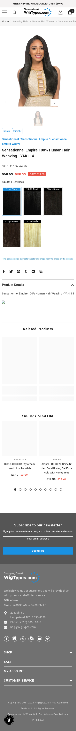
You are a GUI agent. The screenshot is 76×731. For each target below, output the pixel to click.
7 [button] (45, 489)
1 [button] (15, 489)
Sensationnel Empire (35, 139)
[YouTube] (39, 639)
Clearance (19, 459)
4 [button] (30, 489)
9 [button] (56, 489)
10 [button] (61, 489)
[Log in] (60, 12)
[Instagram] (14, 639)
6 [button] (40, 489)
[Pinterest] (18, 271)
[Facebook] (3, 271)
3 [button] (25, 489)
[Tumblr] (26, 271)
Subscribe (38, 550)
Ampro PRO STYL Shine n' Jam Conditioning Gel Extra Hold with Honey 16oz (56, 468)
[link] (19, 392)
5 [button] (35, 489)
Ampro (56, 459)
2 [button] (20, 489)
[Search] (14, 12)
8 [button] (50, 489)
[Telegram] (33, 271)
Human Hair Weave (43, 21)
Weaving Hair (20, 21)
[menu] (4, 12)
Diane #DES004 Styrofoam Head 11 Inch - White (19, 466)
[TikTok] (31, 639)
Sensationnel (10, 139)
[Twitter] (11, 271)
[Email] (40, 271)
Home (5, 21)
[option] (38, 3)
